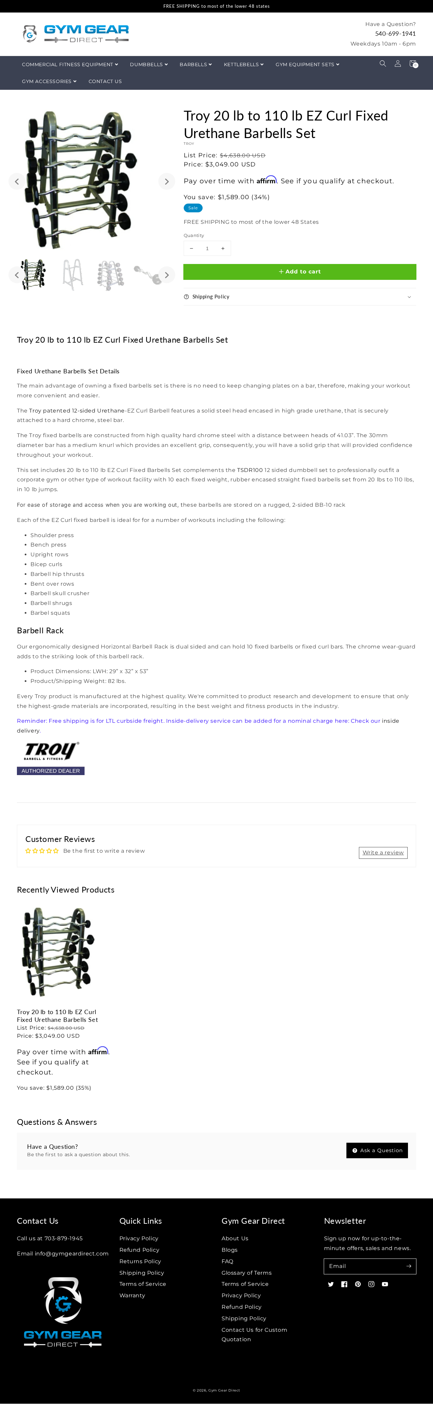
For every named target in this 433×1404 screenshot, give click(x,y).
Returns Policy (140, 1261)
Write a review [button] (383, 852)
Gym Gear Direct (224, 1390)
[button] (382, 63)
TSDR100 (250, 470)
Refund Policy (139, 1250)
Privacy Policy (139, 1238)
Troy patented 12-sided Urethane (77, 410)
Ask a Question (381, 1150)
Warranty (132, 1295)
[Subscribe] (408, 1266)
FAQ (227, 1261)
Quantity (194, 235)
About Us (235, 1238)
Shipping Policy (141, 1273)
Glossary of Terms (247, 1273)
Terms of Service (143, 1284)
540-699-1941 (395, 33)
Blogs (230, 1250)
